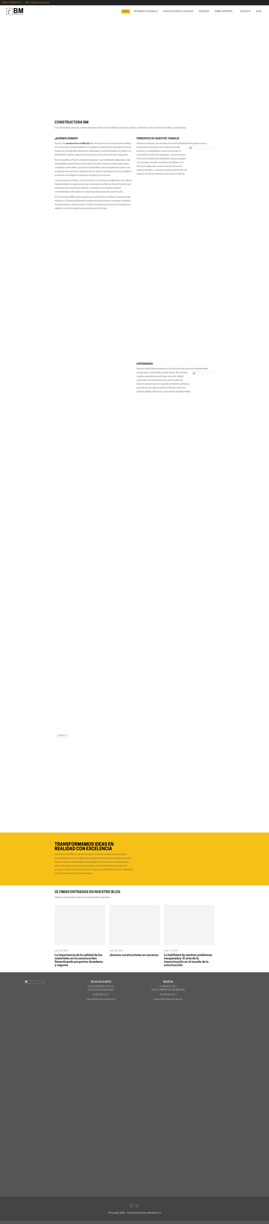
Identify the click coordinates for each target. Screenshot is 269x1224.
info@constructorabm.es (39, 3)
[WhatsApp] (131, 1206)
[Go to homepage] (14, 11)
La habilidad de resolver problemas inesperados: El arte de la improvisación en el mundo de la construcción (188, 960)
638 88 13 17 (15, 3)
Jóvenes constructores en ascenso (133, 955)
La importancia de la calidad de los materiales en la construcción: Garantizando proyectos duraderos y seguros (79, 960)
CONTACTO (62, 736)
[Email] (137, 1206)
